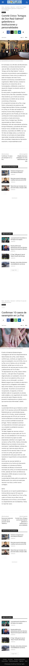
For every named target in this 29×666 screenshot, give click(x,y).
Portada (5, 659)
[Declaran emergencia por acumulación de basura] (5, 173)
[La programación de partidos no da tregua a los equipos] (5, 240)
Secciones (7, 7)
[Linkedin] (19, 32)
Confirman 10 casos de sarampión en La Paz (7, 157)
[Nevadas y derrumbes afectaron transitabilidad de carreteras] (5, 264)
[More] (23, 32)
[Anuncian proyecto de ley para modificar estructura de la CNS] (5, 180)
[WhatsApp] (15, 32)
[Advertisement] (14, 213)
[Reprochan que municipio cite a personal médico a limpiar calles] (5, 188)
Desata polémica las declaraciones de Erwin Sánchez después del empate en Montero (19, 247)
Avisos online (5, 661)
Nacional (13, 7)
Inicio (3, 7)
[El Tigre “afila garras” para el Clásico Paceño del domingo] (5, 256)
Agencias (21, 661)
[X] (12, 32)
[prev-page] (3, 193)
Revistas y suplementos (19, 659)
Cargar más (14, 270)
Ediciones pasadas (13, 661)
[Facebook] (8, 32)
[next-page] (5, 193)
